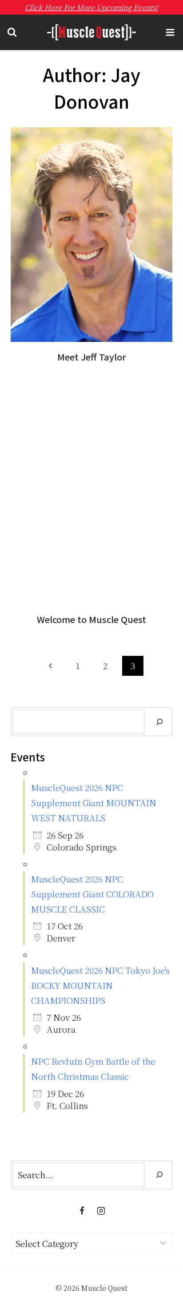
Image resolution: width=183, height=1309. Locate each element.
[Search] (159, 721)
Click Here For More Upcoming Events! (91, 7)
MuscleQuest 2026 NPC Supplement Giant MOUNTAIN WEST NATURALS (93, 802)
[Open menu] (170, 32)
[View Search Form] (12, 32)
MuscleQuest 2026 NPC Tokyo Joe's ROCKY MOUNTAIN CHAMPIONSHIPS (100, 985)
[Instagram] (101, 1211)
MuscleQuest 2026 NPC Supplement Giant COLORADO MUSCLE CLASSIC (92, 894)
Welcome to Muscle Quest (91, 619)
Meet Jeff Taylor (91, 356)
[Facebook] (81, 1211)
